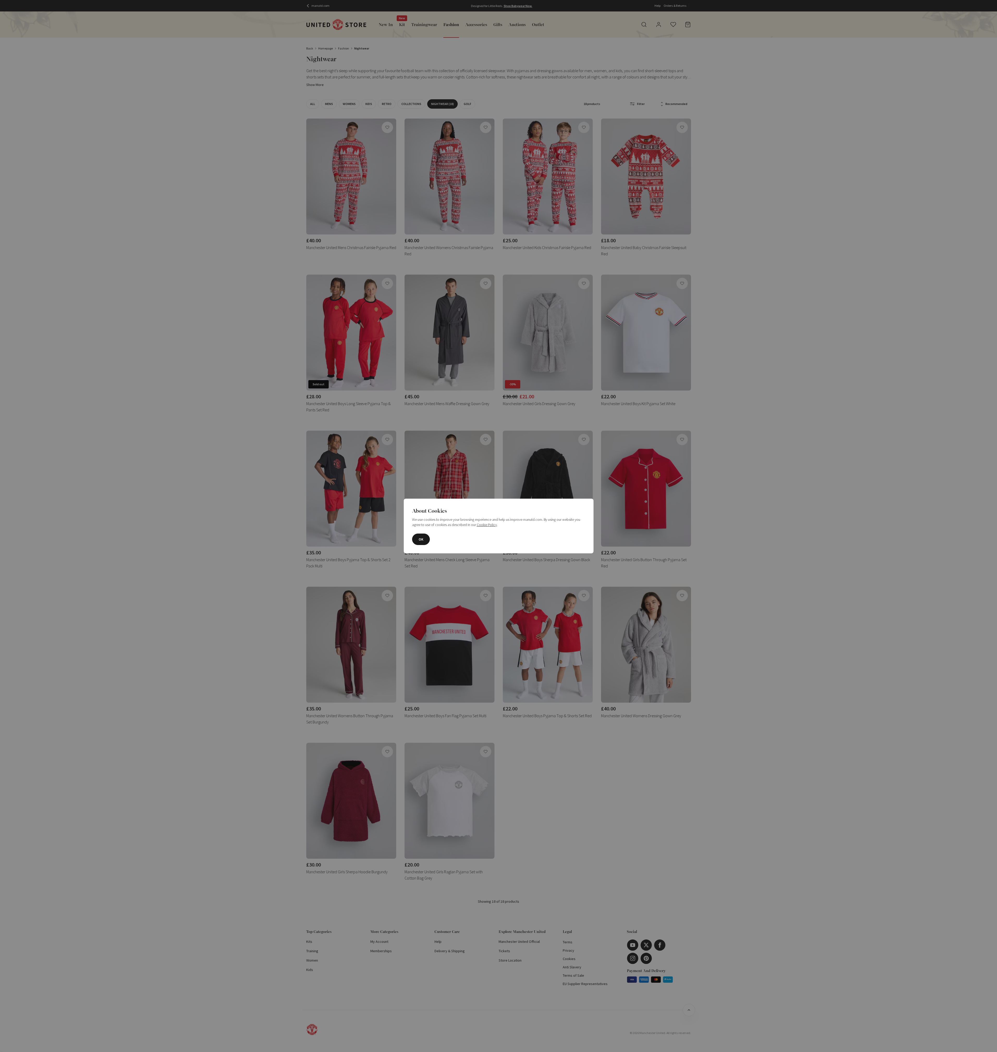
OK (421, 539)
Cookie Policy (487, 524)
